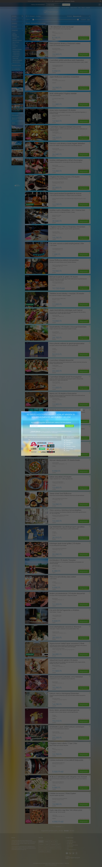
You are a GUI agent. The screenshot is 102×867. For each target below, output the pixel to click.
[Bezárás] (81, 410)
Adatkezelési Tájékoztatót (35, 431)
